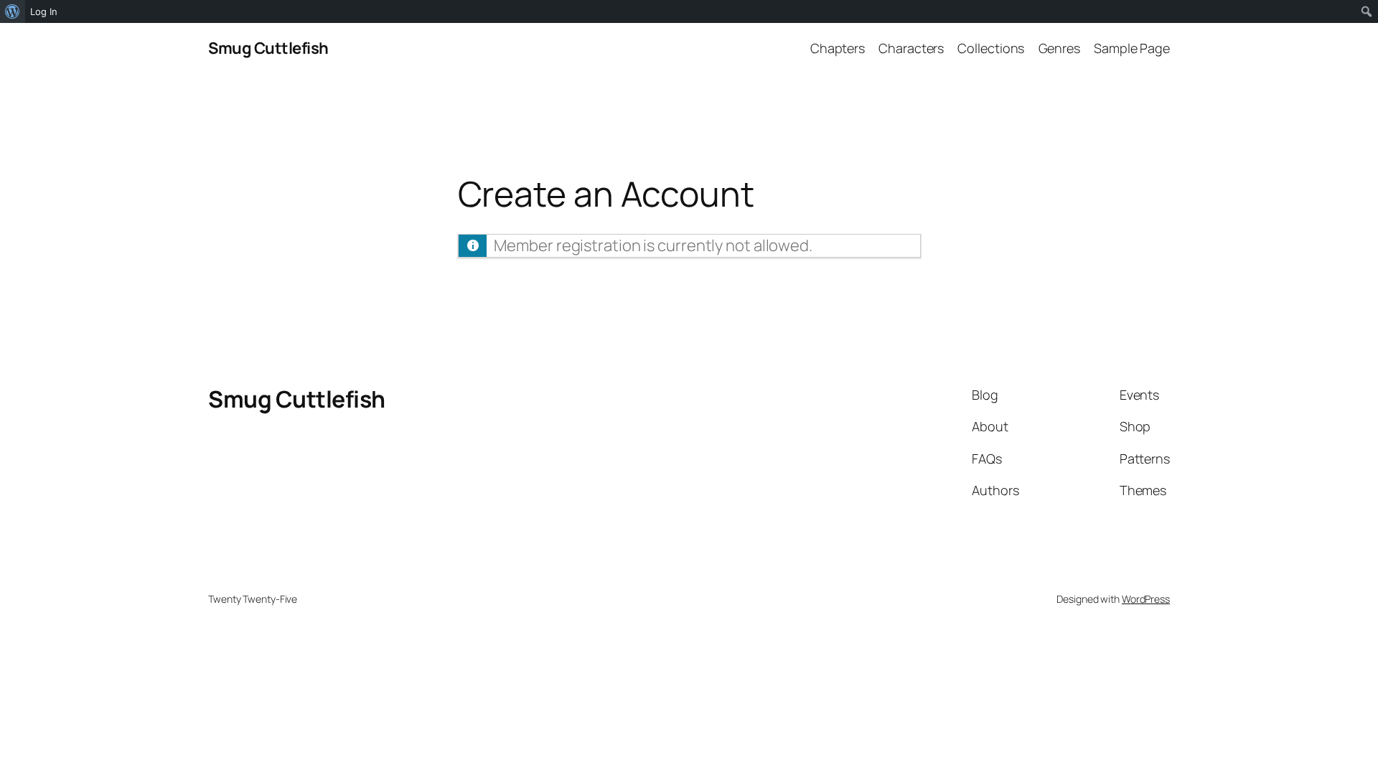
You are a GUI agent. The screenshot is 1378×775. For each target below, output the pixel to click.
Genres (1059, 48)
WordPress (1146, 599)
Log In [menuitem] (43, 11)
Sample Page (1132, 48)
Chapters (837, 48)
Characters (911, 48)
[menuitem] (12, 11)
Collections (990, 48)
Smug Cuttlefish (268, 48)
